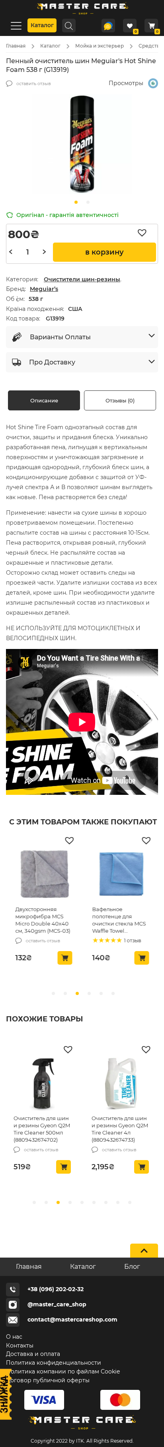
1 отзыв (132, 940)
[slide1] (88, 202)
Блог (132, 1266)
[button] (144, 233)
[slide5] (94, 1202)
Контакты (19, 1345)
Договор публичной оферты (48, 1380)
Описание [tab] (44, 400)
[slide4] (82, 1202)
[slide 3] (89, 993)
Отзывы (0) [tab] (120, 400)
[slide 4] (101, 993)
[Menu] (16, 25)
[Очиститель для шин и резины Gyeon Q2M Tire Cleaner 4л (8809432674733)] (121, 1085)
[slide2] (58, 1202)
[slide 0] (53, 993)
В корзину (104, 252)
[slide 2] (77, 993)
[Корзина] (151, 25)
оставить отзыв (33, 83)
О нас (14, 1336)
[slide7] (117, 1202)
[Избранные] (130, 25)
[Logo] (82, 15)
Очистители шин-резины (82, 279)
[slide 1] (65, 993)
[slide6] (105, 1202)
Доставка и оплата (33, 1353)
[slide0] (76, 202)
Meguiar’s (44, 289)
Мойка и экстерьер (99, 46)
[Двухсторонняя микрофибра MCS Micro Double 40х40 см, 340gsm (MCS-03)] (44, 876)
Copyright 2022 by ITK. (58, 1441)
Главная (15, 46)
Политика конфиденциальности (53, 1362)
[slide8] (129, 1202)
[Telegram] (108, 25)
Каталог (42, 25)
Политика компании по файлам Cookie (63, 1371)
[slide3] (70, 1202)
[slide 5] (113, 993)
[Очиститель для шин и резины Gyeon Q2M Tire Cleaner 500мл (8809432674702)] (43, 1085)
